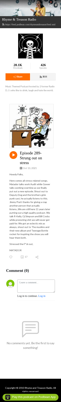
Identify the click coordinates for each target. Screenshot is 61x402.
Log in (41, 295)
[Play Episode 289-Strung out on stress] (13, 155)
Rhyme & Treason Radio (19, 19)
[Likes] (11, 257)
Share (19, 76)
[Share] (37, 257)
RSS (45, 76)
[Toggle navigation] (57, 5)
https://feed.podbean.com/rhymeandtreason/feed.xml (30, 24)
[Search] (50, 4)
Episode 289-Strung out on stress (31, 158)
